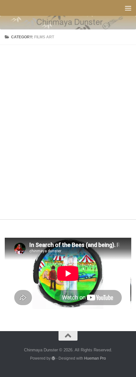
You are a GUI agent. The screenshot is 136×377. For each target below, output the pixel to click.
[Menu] (128, 8)
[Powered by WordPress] (53, 358)
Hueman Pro (95, 358)
